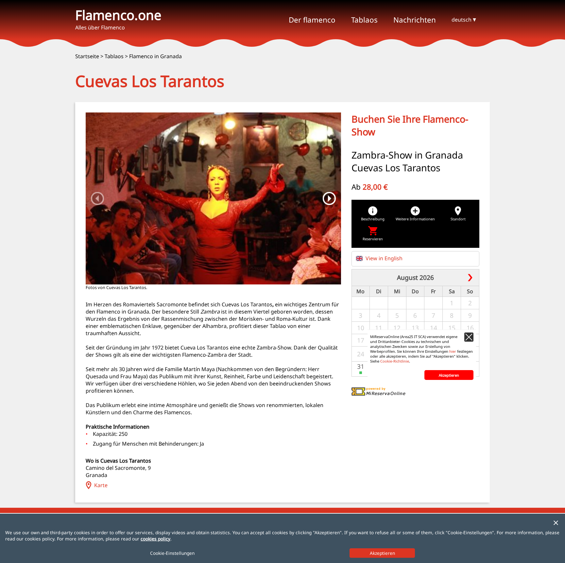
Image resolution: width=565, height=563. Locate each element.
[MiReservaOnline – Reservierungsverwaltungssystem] (378, 393)
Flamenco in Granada (155, 56)
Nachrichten (414, 20)
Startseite (87, 56)
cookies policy (155, 539)
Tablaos (114, 56)
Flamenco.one (118, 15)
